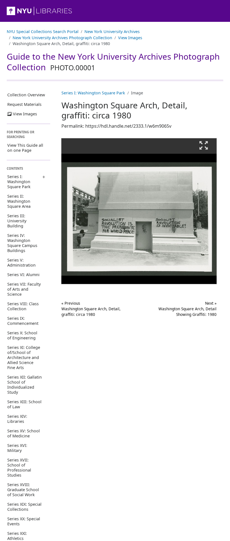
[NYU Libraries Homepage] (115, 11)
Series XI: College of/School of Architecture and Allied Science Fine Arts (23, 357)
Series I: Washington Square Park (19, 181)
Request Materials (24, 104)
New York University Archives (112, 31)
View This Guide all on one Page (25, 148)
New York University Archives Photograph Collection (62, 37)
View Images (130, 37)
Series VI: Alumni (23, 274)
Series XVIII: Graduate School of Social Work (23, 489)
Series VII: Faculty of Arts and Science (24, 289)
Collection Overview (26, 94)
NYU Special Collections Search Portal (43, 31)
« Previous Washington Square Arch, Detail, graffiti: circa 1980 (91, 308)
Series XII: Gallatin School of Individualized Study (24, 384)
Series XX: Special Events (23, 521)
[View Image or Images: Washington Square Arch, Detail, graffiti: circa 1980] (139, 211)
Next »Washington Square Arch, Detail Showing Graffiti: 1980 (187, 308)
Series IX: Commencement (22, 321)
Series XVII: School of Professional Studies (19, 467)
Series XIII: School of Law (24, 404)
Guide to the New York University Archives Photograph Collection (113, 62)
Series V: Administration (21, 262)
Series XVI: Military (17, 448)
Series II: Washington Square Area (19, 201)
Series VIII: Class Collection (23, 306)
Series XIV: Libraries (17, 419)
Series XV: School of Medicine (23, 433)
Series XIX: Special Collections (24, 507)
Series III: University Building (16, 220)
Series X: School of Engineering (22, 335)
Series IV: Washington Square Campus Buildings (22, 243)
